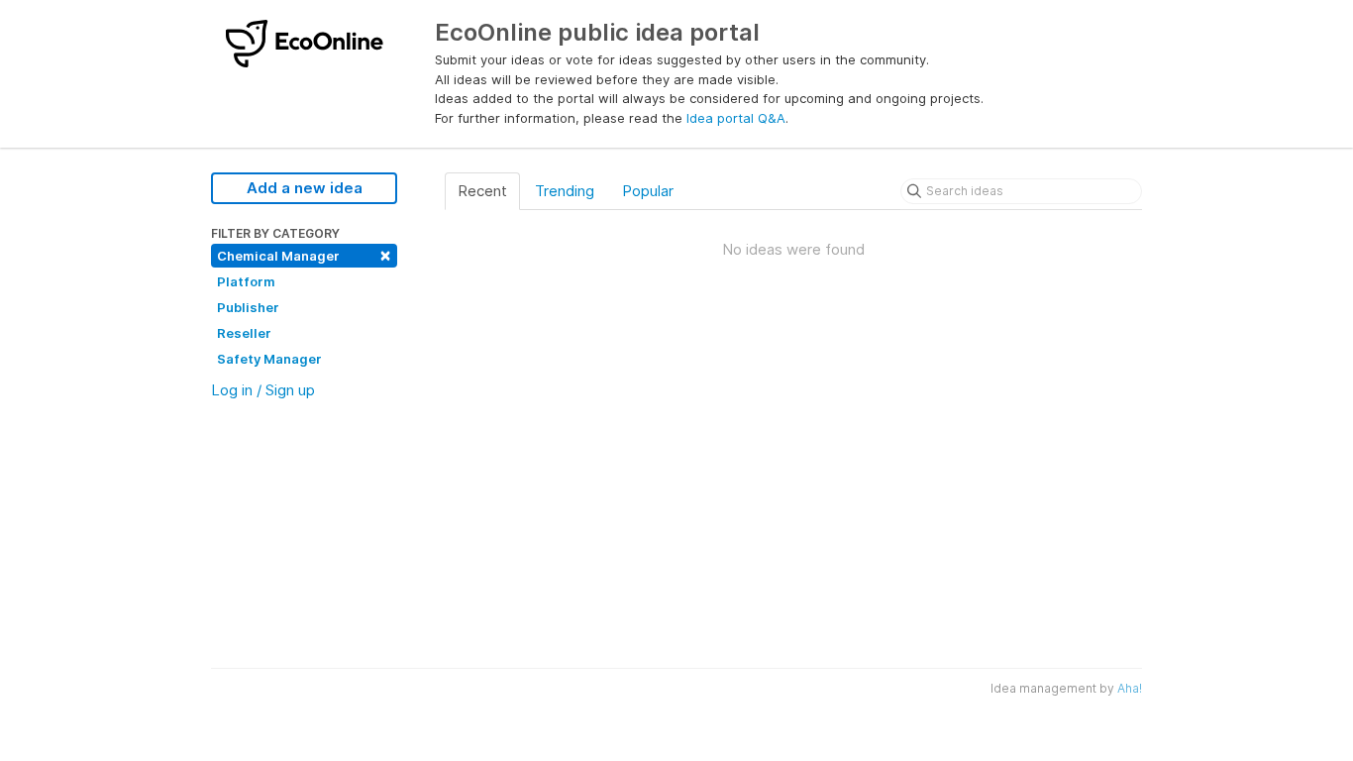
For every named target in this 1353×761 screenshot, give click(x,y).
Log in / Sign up (263, 389)
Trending (564, 190)
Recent (482, 190)
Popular (648, 190)
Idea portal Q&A (735, 118)
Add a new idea (305, 187)
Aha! (1129, 688)
